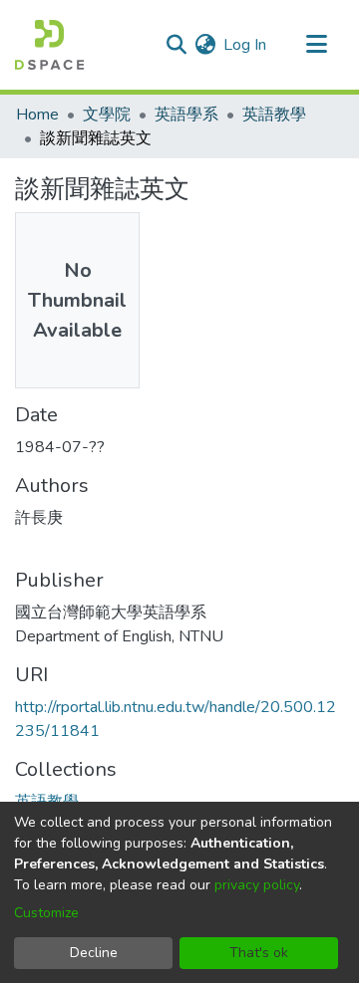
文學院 (107, 114)
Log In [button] (245, 45)
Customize (46, 912)
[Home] (49, 45)
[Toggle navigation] (316, 45)
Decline (94, 952)
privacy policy (256, 884)
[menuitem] (204, 45)
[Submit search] (176, 45)
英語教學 (274, 114)
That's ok (258, 952)
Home (37, 114)
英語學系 (186, 114)
